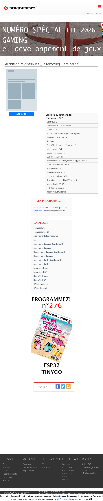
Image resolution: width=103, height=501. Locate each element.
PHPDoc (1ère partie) (56, 188)
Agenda (6, 480)
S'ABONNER (21, 114)
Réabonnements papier (44, 256)
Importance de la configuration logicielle (63, 133)
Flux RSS (6, 467)
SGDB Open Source (55, 157)
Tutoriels (45, 464)
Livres (36, 240)
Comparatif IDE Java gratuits (59, 126)
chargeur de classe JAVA (57, 176)
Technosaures (40, 228)
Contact (65, 480)
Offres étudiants (41, 284)
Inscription (66, 464)
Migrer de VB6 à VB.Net (56, 184)
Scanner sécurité (54, 168)
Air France (51, 141)
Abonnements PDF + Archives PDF (48, 260)
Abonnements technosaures (46, 236)
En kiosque (27, 464)
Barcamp (46, 467)
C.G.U (64, 476)
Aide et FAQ (86, 464)
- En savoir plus (65, 499)
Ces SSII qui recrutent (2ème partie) (61, 145)
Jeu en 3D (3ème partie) (56, 192)
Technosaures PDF (41, 232)
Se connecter (89, 13)
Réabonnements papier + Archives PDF (50, 252)
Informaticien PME (54, 149)
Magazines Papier (41, 268)
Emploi (5, 464)
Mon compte (67, 467)
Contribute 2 (52, 122)
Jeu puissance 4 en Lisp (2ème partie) (62, 180)
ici (58, 499)
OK (90, 499)
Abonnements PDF (41, 264)
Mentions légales (89, 473)
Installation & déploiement (57, 137)
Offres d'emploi (40, 288)
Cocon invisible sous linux (58, 165)
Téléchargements (10, 474)
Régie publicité (28, 471)
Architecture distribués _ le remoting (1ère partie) (67, 161)
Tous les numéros (30, 467)
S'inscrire (98, 13)
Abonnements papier (43, 248)
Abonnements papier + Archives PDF (49, 244)
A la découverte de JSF (56, 172)
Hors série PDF (40, 280)
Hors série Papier (41, 276)
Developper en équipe (56, 153)
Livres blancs (8, 477)
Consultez (38, 211)
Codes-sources (53, 130)
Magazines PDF (40, 272)
